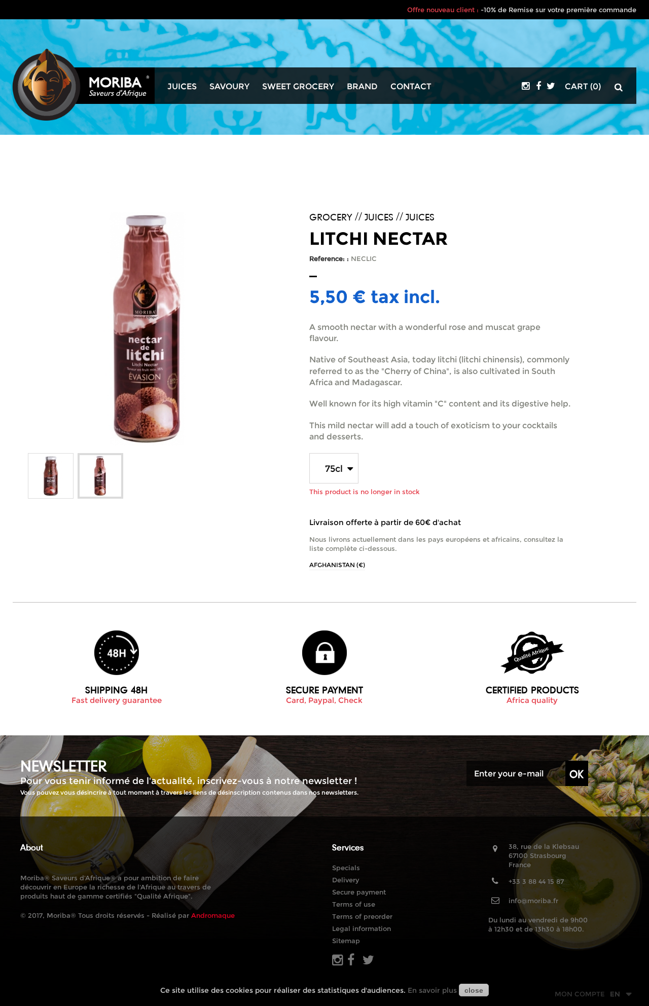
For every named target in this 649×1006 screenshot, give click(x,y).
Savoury (229, 87)
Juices (182, 87)
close (473, 990)
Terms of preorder (362, 916)
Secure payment (359, 892)
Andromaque (213, 915)
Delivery (345, 880)
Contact (410, 87)
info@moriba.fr (533, 901)
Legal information (361, 928)
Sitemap (346, 941)
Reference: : (329, 258)
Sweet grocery (298, 87)
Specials (346, 868)
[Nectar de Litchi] (50, 476)
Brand (362, 87)
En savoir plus (432, 990)
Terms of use (353, 904)
